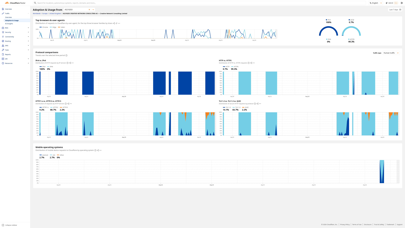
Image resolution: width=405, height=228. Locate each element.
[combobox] (200, 3)
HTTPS (352, 39)
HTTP (352, 20)
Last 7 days (395, 10)
